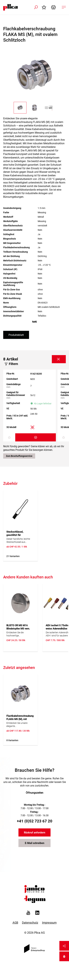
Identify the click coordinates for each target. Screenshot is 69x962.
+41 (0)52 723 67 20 (34, 821)
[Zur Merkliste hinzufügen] (9, 437)
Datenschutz (30, 922)
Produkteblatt (16, 334)
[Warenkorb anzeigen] (55, 7)
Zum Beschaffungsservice (19, 456)
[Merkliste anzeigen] (45, 7)
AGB (15, 922)
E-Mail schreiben (34, 843)
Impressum (49, 922)
